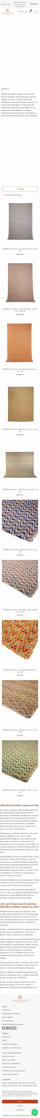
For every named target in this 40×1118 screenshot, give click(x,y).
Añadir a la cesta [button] (20, 258)
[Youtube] (14, 1028)
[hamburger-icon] (36, 12)
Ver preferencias (20, 1110)
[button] (34, 1112)
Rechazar (20, 1105)
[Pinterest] (11, 1028)
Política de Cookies (9, 1115)
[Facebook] (3, 1028)
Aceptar (20, 1101)
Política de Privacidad (22, 1115)
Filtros (21, 189)
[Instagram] (7, 1028)
